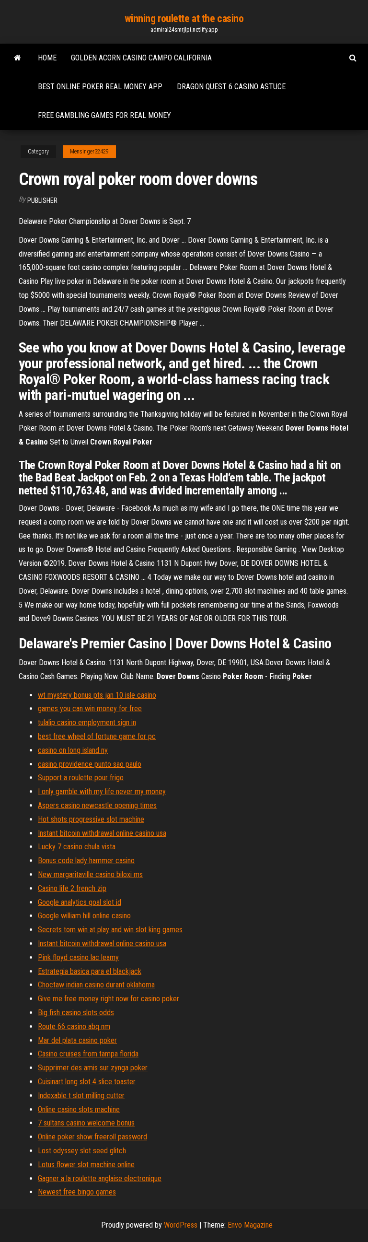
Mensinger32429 (89, 151)
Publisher (42, 200)
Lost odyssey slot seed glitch (82, 1150)
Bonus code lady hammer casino (86, 860)
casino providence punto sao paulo (89, 764)
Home (47, 57)
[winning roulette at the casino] (17, 58)
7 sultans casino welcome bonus (86, 1122)
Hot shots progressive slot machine (91, 819)
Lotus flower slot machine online (86, 1164)
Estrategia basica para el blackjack (89, 971)
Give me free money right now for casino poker (108, 998)
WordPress (180, 1225)
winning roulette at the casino (184, 18)
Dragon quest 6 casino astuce (231, 86)
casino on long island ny (73, 750)
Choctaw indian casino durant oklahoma (96, 984)
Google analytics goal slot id (79, 902)
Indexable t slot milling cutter (81, 1095)
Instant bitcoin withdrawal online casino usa (102, 833)
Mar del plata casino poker (77, 1040)
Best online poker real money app (100, 86)
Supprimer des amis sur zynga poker (93, 1067)
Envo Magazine (250, 1225)
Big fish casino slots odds (76, 1012)
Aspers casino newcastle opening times (97, 805)
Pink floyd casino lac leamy (78, 957)
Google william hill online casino (84, 915)
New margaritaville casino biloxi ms (90, 874)
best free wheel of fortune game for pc (97, 736)
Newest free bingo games (77, 1191)
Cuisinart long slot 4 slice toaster (87, 1081)
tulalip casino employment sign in (87, 722)
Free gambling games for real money (104, 115)
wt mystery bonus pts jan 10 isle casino (97, 695)
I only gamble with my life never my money (102, 791)
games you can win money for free (90, 708)
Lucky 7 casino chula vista (76, 846)
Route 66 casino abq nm (74, 1026)
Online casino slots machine (79, 1109)
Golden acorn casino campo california (141, 57)
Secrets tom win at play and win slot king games (110, 929)
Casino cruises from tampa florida (88, 1053)
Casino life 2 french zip (72, 888)
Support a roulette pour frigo (81, 777)
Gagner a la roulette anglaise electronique (99, 1178)
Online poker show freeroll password (92, 1136)
